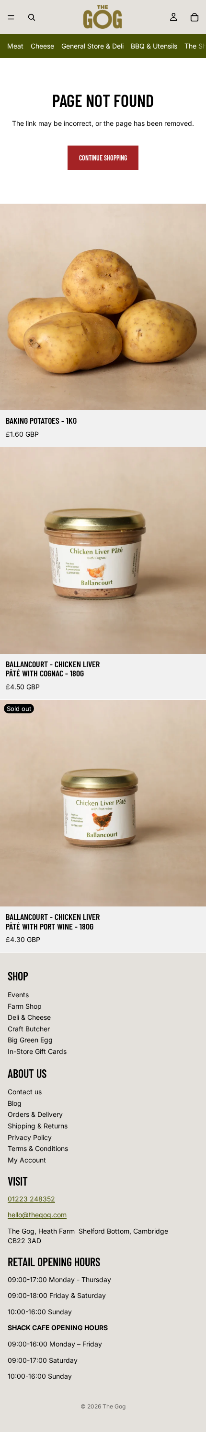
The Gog (114, 1406)
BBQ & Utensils (154, 46)
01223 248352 (31, 1199)
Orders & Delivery (35, 1115)
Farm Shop (25, 1006)
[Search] (31, 17)
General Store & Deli (92, 46)
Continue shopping (103, 158)
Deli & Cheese (29, 1017)
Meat (15, 46)
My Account (27, 1160)
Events (18, 995)
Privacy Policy (30, 1137)
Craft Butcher (29, 1029)
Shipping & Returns (38, 1126)
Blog (15, 1103)
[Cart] (194, 17)
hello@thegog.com (37, 1215)
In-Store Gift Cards (37, 1051)
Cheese (42, 46)
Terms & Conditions (38, 1149)
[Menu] (11, 17)
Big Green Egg (30, 1040)
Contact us (25, 1092)
